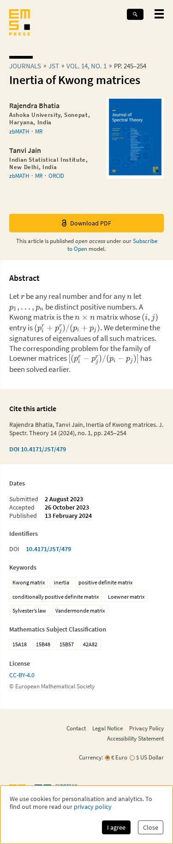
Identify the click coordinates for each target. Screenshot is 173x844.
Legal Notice (107, 728)
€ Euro (119, 757)
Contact (76, 728)
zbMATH (19, 131)
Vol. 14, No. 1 (86, 65)
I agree (116, 827)
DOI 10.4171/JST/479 (37, 449)
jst (53, 65)
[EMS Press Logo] (19, 23)
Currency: (91, 757)
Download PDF (90, 223)
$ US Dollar (150, 757)
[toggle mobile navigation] (159, 13)
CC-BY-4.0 (22, 675)
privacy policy (93, 807)
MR (38, 131)
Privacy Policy (146, 728)
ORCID (56, 175)
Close (150, 827)
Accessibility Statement (135, 738)
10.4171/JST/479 (48, 549)
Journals (25, 65)
